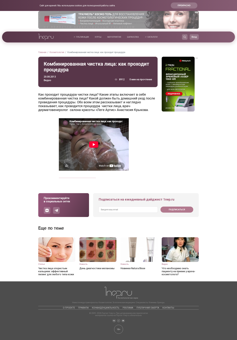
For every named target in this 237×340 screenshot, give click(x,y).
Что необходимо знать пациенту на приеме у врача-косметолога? (178, 271)
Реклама (128, 307)
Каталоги (152, 37)
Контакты (168, 307)
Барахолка (133, 37)
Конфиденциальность (105, 307)
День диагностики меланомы (97, 268)
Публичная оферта (147, 307)
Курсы (98, 37)
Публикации (82, 37)
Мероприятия (114, 37)
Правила (83, 307)
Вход (194, 37)
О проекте (69, 307)
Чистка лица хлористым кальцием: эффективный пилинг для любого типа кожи (56, 271)
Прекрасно (184, 5)
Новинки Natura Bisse (133, 268)
